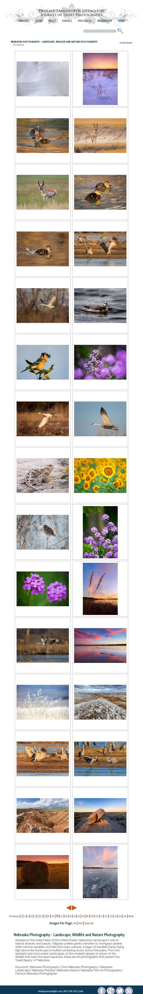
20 (96, 916)
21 (101, 916)
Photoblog (85, 20)
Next (131, 916)
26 (125, 916)
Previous (14, 916)
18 (87, 916)
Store (39, 20)
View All (89, 923)
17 (83, 916)
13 (66, 916)
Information (104, 20)
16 (79, 916)
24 (115, 916)
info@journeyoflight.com (50, 991)
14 (70, 916)
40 (74, 923)
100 (80, 923)
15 (74, 916)
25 (120, 916)
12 (62, 916)
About (52, 20)
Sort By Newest (126, 42)
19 (92, 916)
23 (111, 916)
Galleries (23, 20)
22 (106, 916)
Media (121, 20)
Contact (67, 20)
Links (80, 991)
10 (52, 916)
